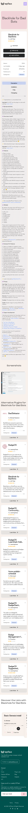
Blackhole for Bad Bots (13, 478)
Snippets (17, 777)
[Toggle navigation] (25, 4)
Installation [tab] (14, 87)
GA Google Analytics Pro (9, 341)
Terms (11, 802)
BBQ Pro (5, 335)
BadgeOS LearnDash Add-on (15, 542)
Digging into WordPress (9, 323)
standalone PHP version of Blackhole (11, 202)
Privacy (17, 802)
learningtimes (14, 512)
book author (13, 309)
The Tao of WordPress (8, 322)
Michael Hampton (14, 417)
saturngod (13, 576)
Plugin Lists (17, 772)
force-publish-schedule (14, 572)
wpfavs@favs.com (13, 761)
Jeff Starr (12, 39)
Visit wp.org (14, 50)
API (2, 779)
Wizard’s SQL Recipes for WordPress (12, 328)
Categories (4, 777)
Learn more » (10, 103)
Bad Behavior (14, 413)
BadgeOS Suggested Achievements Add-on (14, 669)
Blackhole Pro (12, 239)
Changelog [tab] (14, 93)
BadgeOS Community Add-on (13, 510)
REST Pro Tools (7, 347)
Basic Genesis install (12, 716)
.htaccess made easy (8, 325)
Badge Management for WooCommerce (15, 637)
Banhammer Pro (7, 338)
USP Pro (5, 351)
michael (8, 720)
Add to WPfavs (15, 55)
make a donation (15, 318)
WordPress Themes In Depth (10, 326)
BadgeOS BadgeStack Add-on (13, 605)
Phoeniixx (12, 639)
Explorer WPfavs (5, 774)
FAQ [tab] (14, 90)
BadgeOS (12, 445)
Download (15, 45)
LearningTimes (14, 449)
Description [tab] (14, 83)
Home (2, 772)
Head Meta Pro (7, 344)
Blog (16, 774)
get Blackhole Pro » (16, 279)
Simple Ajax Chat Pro (8, 350)
